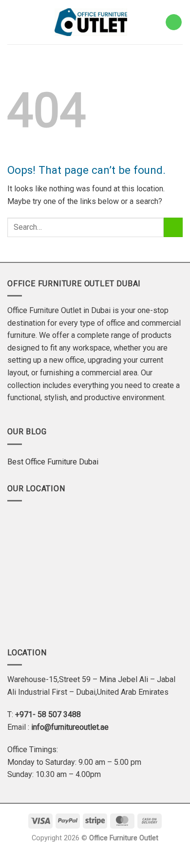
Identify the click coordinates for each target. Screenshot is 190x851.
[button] (12, 22)
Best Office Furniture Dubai (52, 461)
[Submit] (173, 227)
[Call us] (174, 22)
